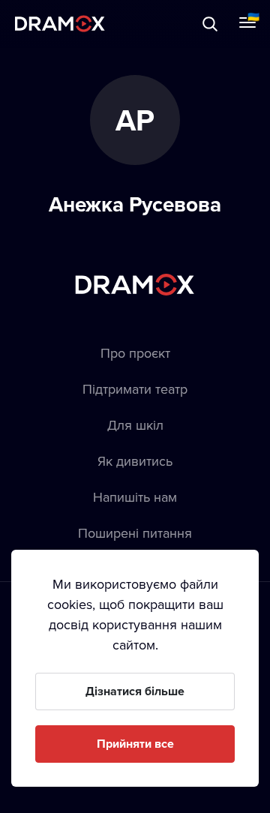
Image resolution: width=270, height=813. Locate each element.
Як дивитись (135, 461)
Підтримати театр (135, 389)
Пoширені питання (135, 533)
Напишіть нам (135, 497)
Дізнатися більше (135, 691)
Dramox (60, 23)
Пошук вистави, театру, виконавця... (163, 23)
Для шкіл (135, 425)
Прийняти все (135, 743)
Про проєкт (135, 353)
